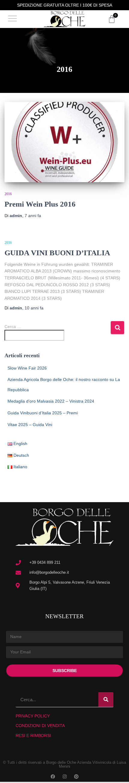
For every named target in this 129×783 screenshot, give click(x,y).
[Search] (105, 699)
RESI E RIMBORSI (33, 735)
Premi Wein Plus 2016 (40, 204)
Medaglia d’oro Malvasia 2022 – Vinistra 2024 (51, 401)
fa (33, 215)
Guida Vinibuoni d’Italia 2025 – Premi (43, 412)
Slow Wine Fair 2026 (27, 368)
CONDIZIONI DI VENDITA (40, 725)
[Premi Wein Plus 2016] (64, 142)
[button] (12, 19)
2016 (8, 194)
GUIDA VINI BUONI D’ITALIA (57, 253)
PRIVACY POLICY (33, 716)
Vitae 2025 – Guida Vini (30, 424)
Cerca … (12, 326)
